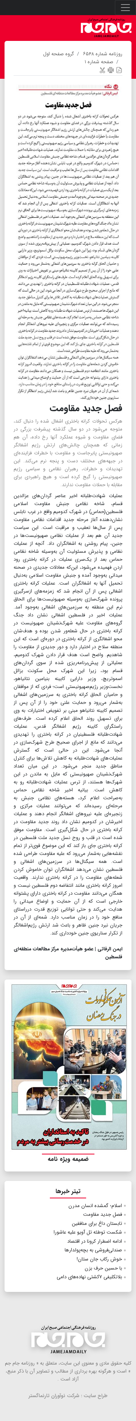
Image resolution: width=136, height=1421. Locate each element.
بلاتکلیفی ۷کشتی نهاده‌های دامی (89, 1277)
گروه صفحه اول (58, 54)
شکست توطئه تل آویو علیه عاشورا (88, 1232)
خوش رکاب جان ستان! (99, 1259)
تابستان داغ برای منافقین (97, 1224)
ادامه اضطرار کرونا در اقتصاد (94, 1241)
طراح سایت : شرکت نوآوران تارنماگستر (68, 1396)
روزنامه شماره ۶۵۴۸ (102, 54)
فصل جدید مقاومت (102, 1214)
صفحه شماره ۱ (99, 62)
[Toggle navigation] (125, 7)
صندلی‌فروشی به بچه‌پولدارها (93, 1250)
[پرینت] (110, 70)
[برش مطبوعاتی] (102, 70)
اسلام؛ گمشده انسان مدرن (95, 1206)
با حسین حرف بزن (103, 1268)
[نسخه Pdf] (119, 70)
